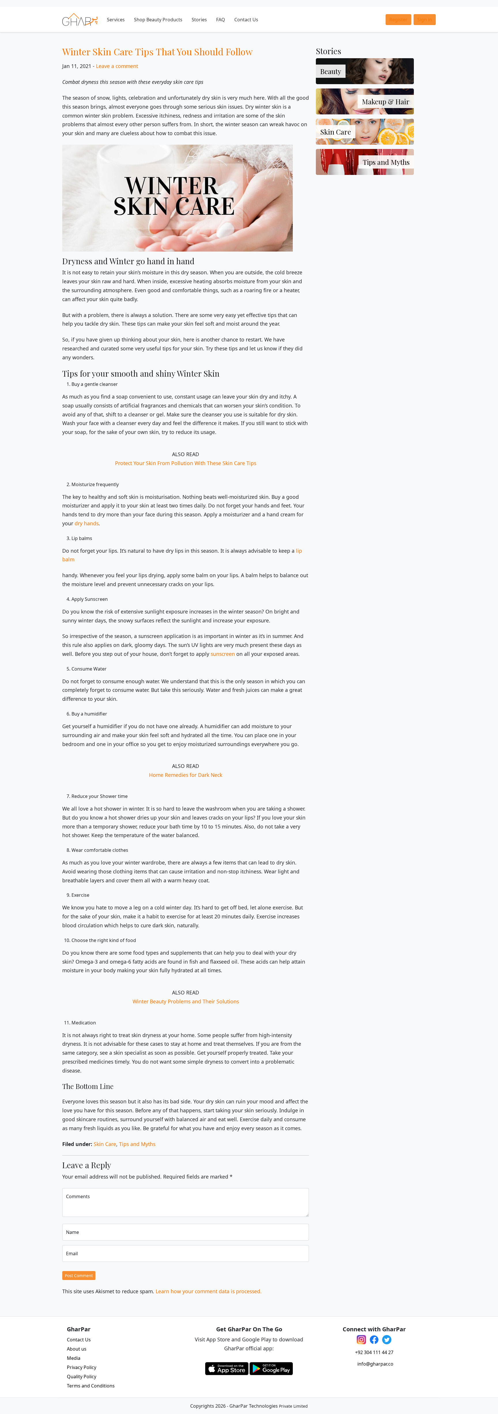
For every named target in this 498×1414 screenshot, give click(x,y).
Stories (199, 19)
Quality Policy (81, 1376)
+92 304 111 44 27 (374, 1352)
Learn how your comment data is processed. (209, 1291)
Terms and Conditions (91, 1386)
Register (398, 19)
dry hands (87, 523)
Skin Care (105, 1144)
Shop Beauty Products (158, 19)
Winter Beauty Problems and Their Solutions (186, 1001)
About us (76, 1349)
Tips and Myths (137, 1144)
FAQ (220, 19)
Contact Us (246, 19)
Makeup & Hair (386, 101)
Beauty (330, 71)
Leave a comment (117, 66)
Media (73, 1358)
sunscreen (223, 653)
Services (116, 19)
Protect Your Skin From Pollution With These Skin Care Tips (185, 463)
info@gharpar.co (375, 1364)
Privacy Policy (81, 1367)
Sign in (424, 19)
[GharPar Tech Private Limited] (80, 19)
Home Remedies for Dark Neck (185, 774)
